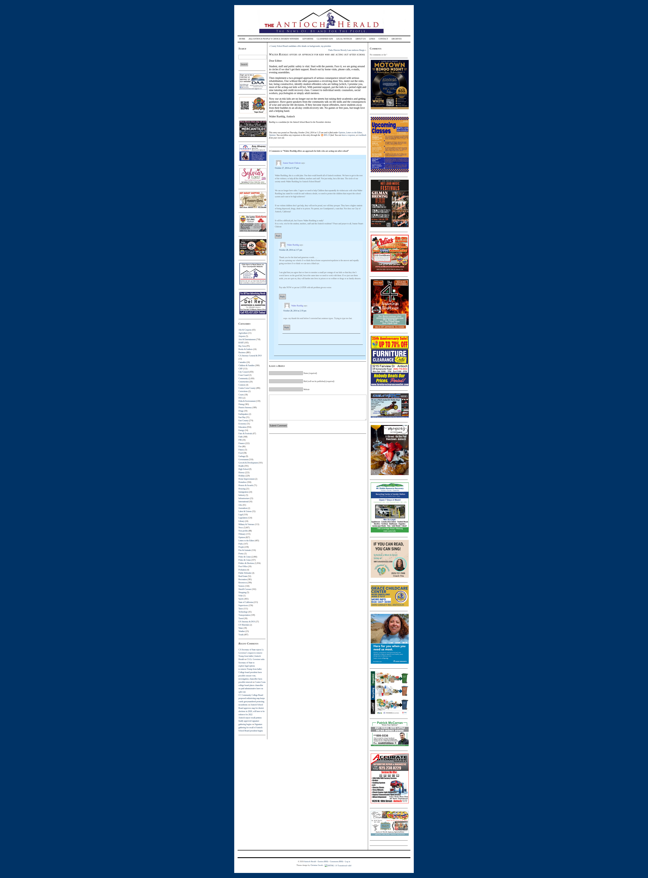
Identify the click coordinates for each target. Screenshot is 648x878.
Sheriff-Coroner (244, 589)
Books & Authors (245, 349)
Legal (240, 514)
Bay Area (242, 346)
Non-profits (243, 531)
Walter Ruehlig (293, 245)
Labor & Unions (245, 511)
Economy (242, 424)
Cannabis (242, 362)
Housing (241, 489)
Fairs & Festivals (245, 433)
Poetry (241, 553)
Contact (383, 39)
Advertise (307, 39)
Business (242, 352)
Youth (240, 634)
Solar (240, 595)
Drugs (241, 411)
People (241, 547)
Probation (242, 570)
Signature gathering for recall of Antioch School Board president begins (250, 727)
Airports (241, 336)
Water (240, 628)
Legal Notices (344, 39)
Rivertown (242, 582)
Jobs (240, 505)
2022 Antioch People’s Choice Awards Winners (274, 39)
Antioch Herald (310, 861)
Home (242, 39)
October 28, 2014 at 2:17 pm (290, 250)
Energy (241, 430)
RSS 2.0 (327, 135)
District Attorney (245, 407)
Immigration (243, 492)
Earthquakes (243, 414)
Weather (241, 631)
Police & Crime (244, 557)
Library (241, 521)
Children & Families (246, 365)
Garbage (241, 456)
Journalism (242, 508)
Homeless (242, 482)
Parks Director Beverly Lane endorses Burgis (346, 50)
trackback (362, 135)
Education (242, 427)
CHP (240, 368)
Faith (240, 437)
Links (372, 39)
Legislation (242, 518)
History (241, 472)
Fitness (241, 450)
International (243, 501)
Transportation (244, 615)
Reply (278, 236)
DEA (240, 398)
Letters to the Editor (246, 540)
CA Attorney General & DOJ (250, 355)
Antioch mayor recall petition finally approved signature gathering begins (250, 721)
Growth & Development (248, 463)
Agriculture (243, 333)
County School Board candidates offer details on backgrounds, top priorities (301, 46)
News (240, 527)
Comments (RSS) (336, 861)
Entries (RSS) (323, 861)
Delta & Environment (246, 401)
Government (243, 459)
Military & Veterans (246, 524)
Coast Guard (243, 375)
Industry (241, 495)
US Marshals (243, 625)
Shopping (242, 592)
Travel (241, 618)
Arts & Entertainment (246, 339)
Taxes (240, 608)
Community (243, 378)
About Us (360, 39)
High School (243, 469)
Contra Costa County (246, 388)
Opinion (241, 537)
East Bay (242, 417)
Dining (241, 404)
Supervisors (243, 605)
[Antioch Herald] (323, 34)
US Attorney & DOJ (246, 621)
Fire (240, 446)
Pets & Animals (244, 550)
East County (243, 420)
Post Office (243, 566)
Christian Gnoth (316, 865)
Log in (347, 861)
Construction (243, 381)
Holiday (241, 476)
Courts (241, 394)
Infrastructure (243, 498)
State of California (245, 602)
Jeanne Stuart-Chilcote (292, 163)
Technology (243, 612)
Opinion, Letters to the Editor (350, 132)
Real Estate (242, 576)
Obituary (242, 534)
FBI (240, 440)
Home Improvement (246, 479)
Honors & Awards (245, 485)
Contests (241, 385)
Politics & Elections (246, 563)
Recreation (242, 579)
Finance (241, 443)
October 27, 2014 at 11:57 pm (287, 168)
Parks (240, 544)
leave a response (348, 135)
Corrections (243, 391)
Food (240, 453)
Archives (396, 39)
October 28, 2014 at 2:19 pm (294, 311)
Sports (241, 599)
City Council (243, 372)
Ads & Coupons (245, 330)
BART (241, 342)
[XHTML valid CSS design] (338, 865)
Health (241, 466)
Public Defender (244, 573)
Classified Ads (325, 39)
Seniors (241, 586)
